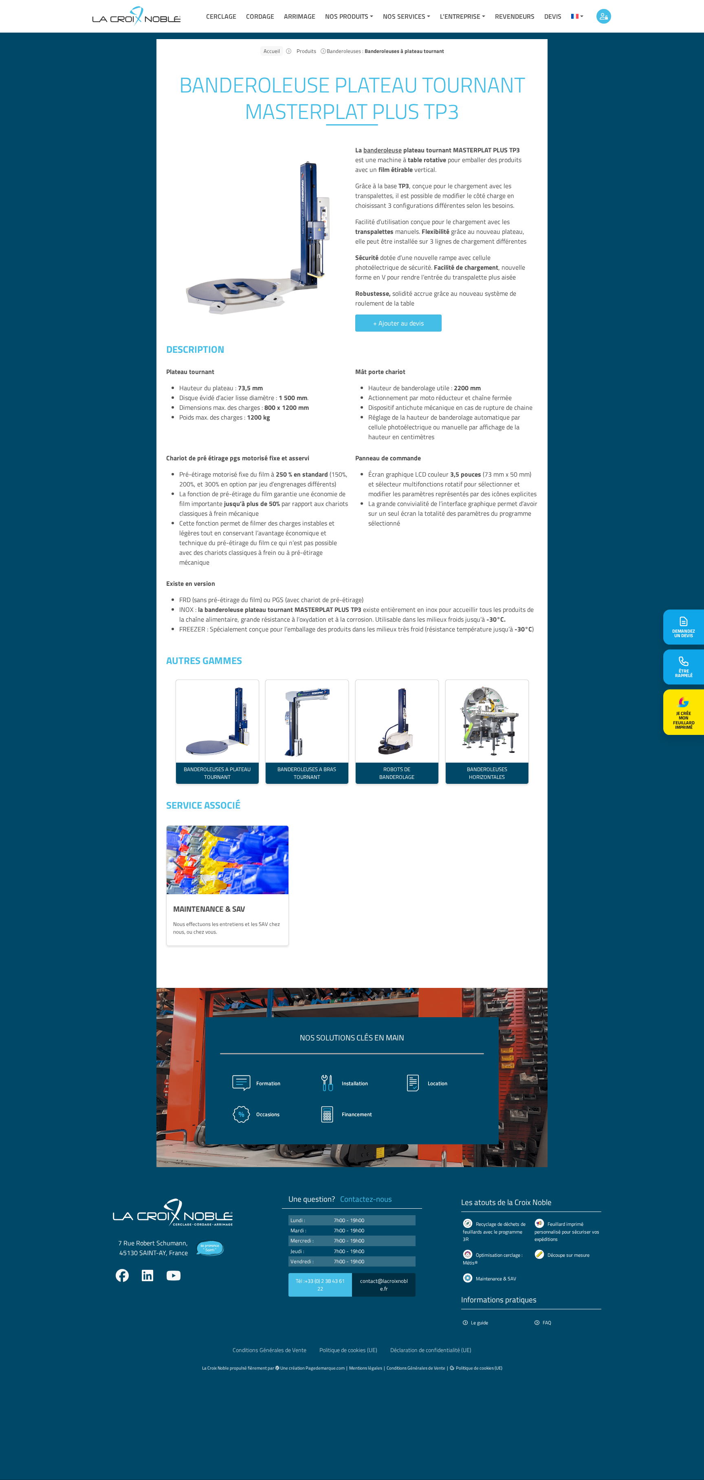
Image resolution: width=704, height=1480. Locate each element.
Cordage (260, 16)
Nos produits (346, 16)
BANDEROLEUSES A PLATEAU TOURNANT (217, 773)
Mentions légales (365, 1367)
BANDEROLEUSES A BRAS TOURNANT (307, 773)
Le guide (479, 1322)
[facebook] (122, 1275)
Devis (552, 16)
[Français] (577, 16)
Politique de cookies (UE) (348, 1350)
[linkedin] (147, 1275)
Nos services (404, 16)
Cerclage (221, 16)
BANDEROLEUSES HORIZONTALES (486, 773)
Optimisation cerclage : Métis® (493, 1259)
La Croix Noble (215, 1367)
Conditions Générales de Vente (269, 1350)
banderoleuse (382, 150)
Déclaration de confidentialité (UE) (430, 1350)
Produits (306, 51)
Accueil (272, 51)
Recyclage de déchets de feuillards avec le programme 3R (494, 1231)
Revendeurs (515, 16)
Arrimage (299, 16)
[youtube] (173, 1275)
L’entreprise (460, 16)
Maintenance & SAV (496, 1278)
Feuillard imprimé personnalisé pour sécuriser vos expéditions (567, 1231)
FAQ (547, 1322)
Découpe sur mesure (569, 1255)
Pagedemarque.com (325, 1367)
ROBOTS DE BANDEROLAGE (396, 773)
